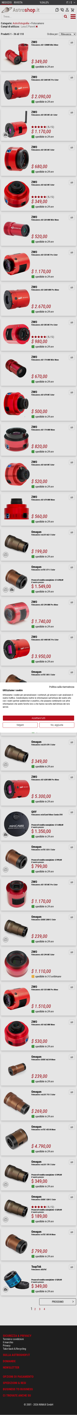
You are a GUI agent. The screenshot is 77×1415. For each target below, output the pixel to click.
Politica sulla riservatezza (61, 686)
